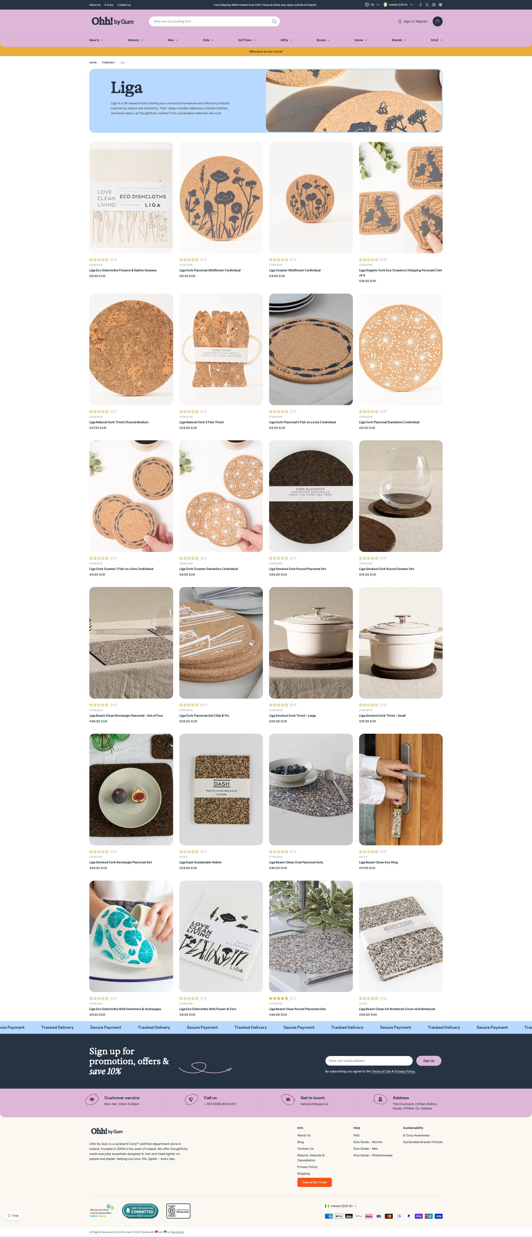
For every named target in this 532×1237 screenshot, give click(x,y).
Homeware (96, 264)
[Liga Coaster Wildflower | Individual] (311, 198)
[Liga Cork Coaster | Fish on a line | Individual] (131, 496)
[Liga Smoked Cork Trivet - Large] (311, 643)
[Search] (274, 21)
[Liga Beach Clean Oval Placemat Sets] (311, 789)
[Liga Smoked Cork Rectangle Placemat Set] (131, 789)
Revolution (177, 1232)
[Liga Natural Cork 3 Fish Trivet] (221, 349)
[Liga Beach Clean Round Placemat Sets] (311, 936)
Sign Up (428, 1061)
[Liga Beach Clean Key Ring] (401, 789)
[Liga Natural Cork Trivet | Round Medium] (131, 349)
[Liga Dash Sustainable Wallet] (221, 789)
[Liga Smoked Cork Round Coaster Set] (401, 496)
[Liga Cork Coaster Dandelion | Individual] (221, 496)
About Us (95, 4)
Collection (108, 62)
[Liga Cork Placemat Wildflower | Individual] (221, 198)
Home (93, 62)
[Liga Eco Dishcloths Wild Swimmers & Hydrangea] (131, 936)
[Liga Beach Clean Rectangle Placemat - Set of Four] (131, 643)
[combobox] (214, 21)
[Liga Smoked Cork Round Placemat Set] (311, 496)
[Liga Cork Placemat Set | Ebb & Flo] (221, 643)
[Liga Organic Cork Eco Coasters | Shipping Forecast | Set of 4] (401, 198)
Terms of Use (381, 1071)
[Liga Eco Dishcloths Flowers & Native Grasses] (131, 198)
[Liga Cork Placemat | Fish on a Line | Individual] (311, 349)
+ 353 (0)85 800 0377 (220, 1104)
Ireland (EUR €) (398, 4)
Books (183, 856)
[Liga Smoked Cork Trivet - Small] (401, 643)
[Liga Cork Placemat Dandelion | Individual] (401, 349)
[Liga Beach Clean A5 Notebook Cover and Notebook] (401, 936)
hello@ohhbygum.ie (314, 1104)
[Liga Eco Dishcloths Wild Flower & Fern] (221, 936)
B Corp (109, 4)
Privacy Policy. (405, 1071)
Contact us (124, 4)
